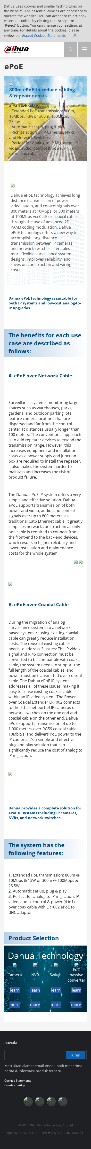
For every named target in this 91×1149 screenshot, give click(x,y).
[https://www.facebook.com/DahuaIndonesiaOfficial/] (28, 1101)
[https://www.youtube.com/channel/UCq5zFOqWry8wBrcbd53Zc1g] (39, 1101)
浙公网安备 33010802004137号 (63, 1133)
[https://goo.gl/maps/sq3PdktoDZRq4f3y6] (62, 1101)
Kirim (75, 1055)
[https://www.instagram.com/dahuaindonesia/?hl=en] (51, 1101)
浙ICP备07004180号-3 (22, 1133)
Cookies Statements (50, 35)
